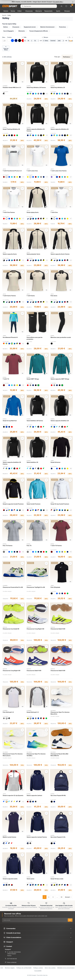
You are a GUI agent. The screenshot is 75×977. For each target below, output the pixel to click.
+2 (46, 93)
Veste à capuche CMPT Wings (60, 379)
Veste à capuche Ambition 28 (60, 420)
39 (61, 897)
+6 (70, 468)
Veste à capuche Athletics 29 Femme (36, 130)
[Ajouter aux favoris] (22, 63)
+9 (46, 510)
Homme (5, 11)
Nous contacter (11, 962)
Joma (4, 335)
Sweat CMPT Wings (33, 379)
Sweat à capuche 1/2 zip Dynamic (13, 795)
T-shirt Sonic (31, 295)
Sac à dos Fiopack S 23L (58, 837)
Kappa (28, 793)
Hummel (5, 85)
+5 (23, 343)
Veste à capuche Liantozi (34, 795)
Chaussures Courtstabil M (11, 629)
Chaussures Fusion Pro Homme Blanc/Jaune (12, 754)
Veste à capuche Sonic (10, 254)
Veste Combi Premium (33, 504)
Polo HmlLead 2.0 (8, 712)
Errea (4, 419)
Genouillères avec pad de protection (34, 338)
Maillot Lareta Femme (9, 837)
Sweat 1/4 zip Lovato (57, 879)
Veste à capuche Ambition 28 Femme (12, 463)
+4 (23, 385)
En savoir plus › (58, 1)
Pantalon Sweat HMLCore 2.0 (12, 87)
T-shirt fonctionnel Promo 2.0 (12, 171)
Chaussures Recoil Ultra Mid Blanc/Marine (59, 754)
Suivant (67, 897)
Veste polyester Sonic (33, 254)
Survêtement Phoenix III (10, 337)
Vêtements (38, 11)
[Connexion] (61, 6)
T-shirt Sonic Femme (9, 295)
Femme (13, 11)
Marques (67, 11)
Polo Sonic (54, 295)
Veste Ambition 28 (32, 462)
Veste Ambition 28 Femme (35, 420)
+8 (23, 510)
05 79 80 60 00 (12, 958)
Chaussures (29, 11)
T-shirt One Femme (9, 212)
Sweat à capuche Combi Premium (13, 504)
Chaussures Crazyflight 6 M (35, 629)
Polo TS (29, 545)
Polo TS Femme (7, 545)
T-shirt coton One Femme (58, 171)
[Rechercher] (22, 6)
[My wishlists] (66, 6)
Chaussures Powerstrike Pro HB (13, 587)
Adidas (5, 627)
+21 (41, 40)
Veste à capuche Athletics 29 (60, 129)
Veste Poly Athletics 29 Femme (36, 87)
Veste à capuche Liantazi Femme (37, 837)
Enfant (19, 11)
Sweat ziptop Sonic (33, 212)
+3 (46, 218)
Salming (53, 710)
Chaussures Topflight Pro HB (36, 587)
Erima (28, 335)
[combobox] (38, 6)
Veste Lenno (30, 879)
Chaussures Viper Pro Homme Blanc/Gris (60, 713)
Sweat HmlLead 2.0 (33, 712)
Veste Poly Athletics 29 (58, 87)
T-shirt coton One (32, 171)
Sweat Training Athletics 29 (11, 129)
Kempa (29, 85)
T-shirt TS (6, 379)
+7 (23, 177)
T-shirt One (54, 212)
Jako (4, 169)
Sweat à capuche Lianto (10, 879)
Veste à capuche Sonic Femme (60, 254)
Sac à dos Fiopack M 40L (58, 795)
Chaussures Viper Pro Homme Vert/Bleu (36, 754)
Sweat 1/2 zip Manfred (10, 420)
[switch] (4, 40)
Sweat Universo (55, 462)
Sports (58, 11)
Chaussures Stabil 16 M (58, 629)
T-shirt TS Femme (56, 545)
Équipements (48, 11)
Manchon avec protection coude (61, 337)
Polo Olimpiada (55, 587)
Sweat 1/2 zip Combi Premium (60, 504)
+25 (66, 40)
